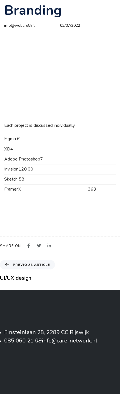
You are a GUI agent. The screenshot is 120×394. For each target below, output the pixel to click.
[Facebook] (46, 365)
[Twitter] (60, 365)
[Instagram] (74, 365)
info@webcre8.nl (19, 25)
